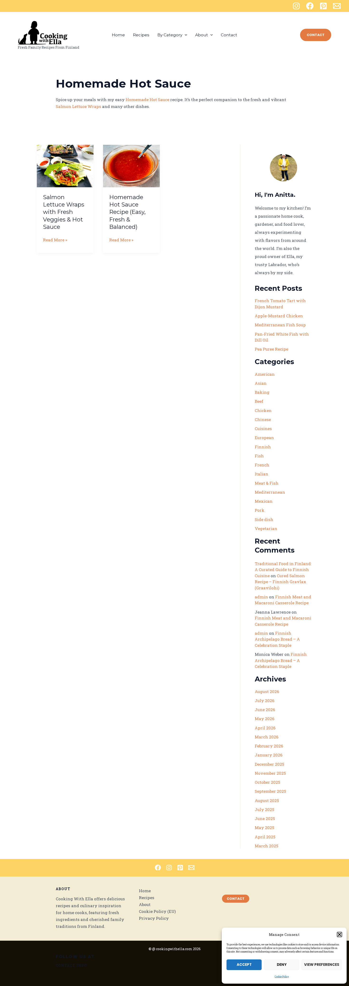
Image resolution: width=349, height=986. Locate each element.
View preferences (321, 964)
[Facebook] (310, 6)
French (262, 465)
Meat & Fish (266, 483)
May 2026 (264, 718)
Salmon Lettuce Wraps (78, 106)
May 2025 (264, 827)
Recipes (141, 35)
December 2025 (269, 764)
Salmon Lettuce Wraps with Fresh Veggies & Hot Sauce (63, 212)
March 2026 (266, 737)
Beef (259, 401)
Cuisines (263, 428)
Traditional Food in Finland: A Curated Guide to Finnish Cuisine (283, 569)
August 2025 (267, 800)
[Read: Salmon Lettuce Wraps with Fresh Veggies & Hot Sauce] (65, 165)
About (201, 35)
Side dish (264, 519)
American (265, 374)
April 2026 (265, 728)
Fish (259, 456)
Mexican (264, 501)
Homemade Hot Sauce (147, 99)
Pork (259, 510)
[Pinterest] (323, 6)
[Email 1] (337, 6)
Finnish (263, 447)
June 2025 (265, 818)
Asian (261, 383)
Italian (261, 474)
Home (118, 35)
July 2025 (264, 809)
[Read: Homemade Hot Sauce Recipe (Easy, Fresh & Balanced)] (131, 165)
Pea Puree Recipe (271, 349)
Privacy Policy (154, 918)
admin (261, 597)
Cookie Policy (282, 976)
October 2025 (267, 782)
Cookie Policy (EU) (157, 911)
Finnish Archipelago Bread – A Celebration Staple (277, 639)
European (264, 437)
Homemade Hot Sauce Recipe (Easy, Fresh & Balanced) (127, 212)
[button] (339, 934)
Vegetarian (266, 528)
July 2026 (264, 700)
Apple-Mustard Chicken (279, 316)
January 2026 (269, 755)
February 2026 (269, 746)
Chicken (263, 410)
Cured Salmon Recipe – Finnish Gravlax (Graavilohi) (280, 582)
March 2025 (266, 846)
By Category (169, 35)
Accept (244, 964)
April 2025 (265, 837)
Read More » (55, 240)
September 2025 (270, 791)
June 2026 (265, 709)
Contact (229, 35)
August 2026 (267, 691)
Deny (282, 964)
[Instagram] (296, 6)
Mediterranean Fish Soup (280, 325)
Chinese (263, 419)
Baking (262, 392)
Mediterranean (270, 492)
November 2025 (270, 773)
